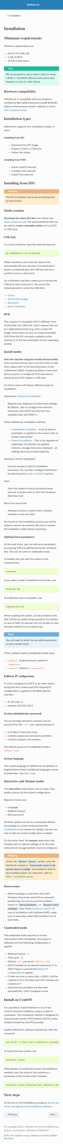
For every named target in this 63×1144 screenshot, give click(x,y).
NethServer (33, 5)
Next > (53, 1114)
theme (34, 1135)
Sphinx (18, 1135)
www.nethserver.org (15, 222)
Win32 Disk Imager (18, 299)
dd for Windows (16, 306)
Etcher (11, 295)
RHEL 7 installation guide (19, 876)
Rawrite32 (13, 303)
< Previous (11, 1114)
